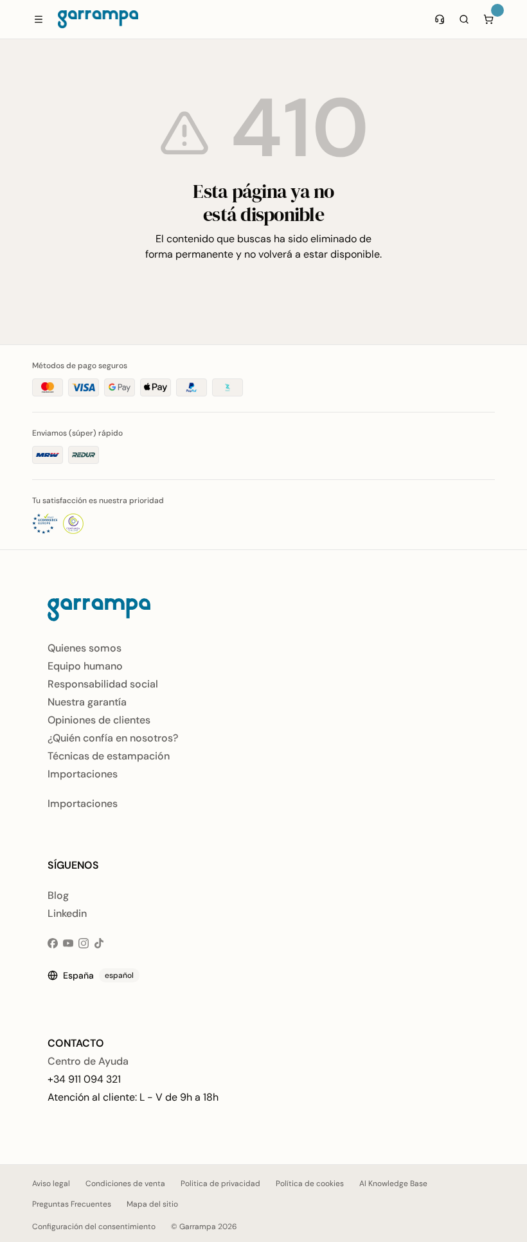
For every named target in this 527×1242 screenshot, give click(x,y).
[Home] (98, 19)
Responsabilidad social (103, 684)
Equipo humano (85, 666)
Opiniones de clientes (99, 720)
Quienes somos (84, 648)
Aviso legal (51, 1183)
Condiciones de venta (125, 1183)
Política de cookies (310, 1183)
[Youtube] (68, 943)
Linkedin (67, 913)
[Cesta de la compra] (488, 19)
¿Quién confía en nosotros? (113, 738)
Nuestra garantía (87, 702)
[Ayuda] (439, 19)
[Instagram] (83, 943)
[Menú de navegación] (38, 19)
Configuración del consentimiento (94, 1226)
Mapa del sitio (152, 1204)
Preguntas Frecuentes (71, 1204)
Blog (58, 895)
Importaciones (83, 774)
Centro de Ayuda (88, 1061)
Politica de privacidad (220, 1183)
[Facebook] (53, 943)
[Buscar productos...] (464, 19)
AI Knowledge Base (393, 1183)
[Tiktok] (99, 943)
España (98, 975)
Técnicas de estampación (109, 756)
